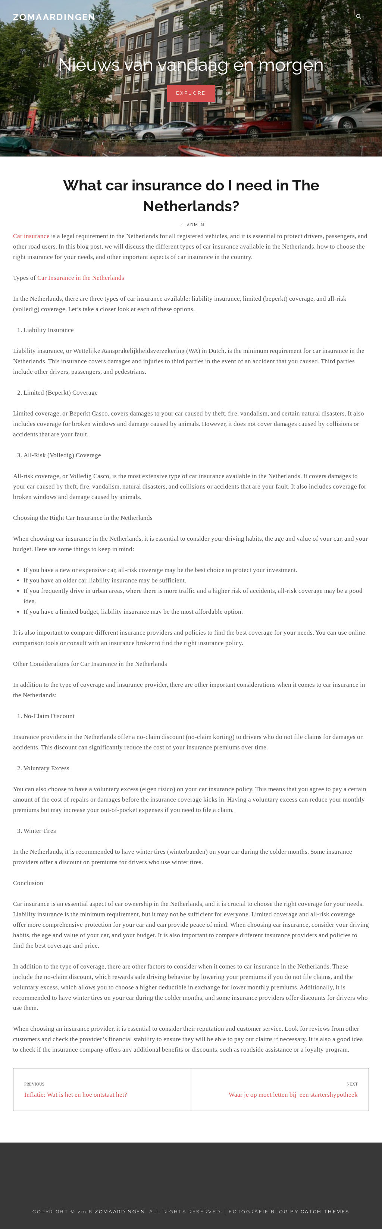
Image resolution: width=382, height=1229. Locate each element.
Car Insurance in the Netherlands (80, 277)
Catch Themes (325, 1211)
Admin (195, 224)
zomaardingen (54, 17)
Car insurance (31, 236)
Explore (195, 96)
